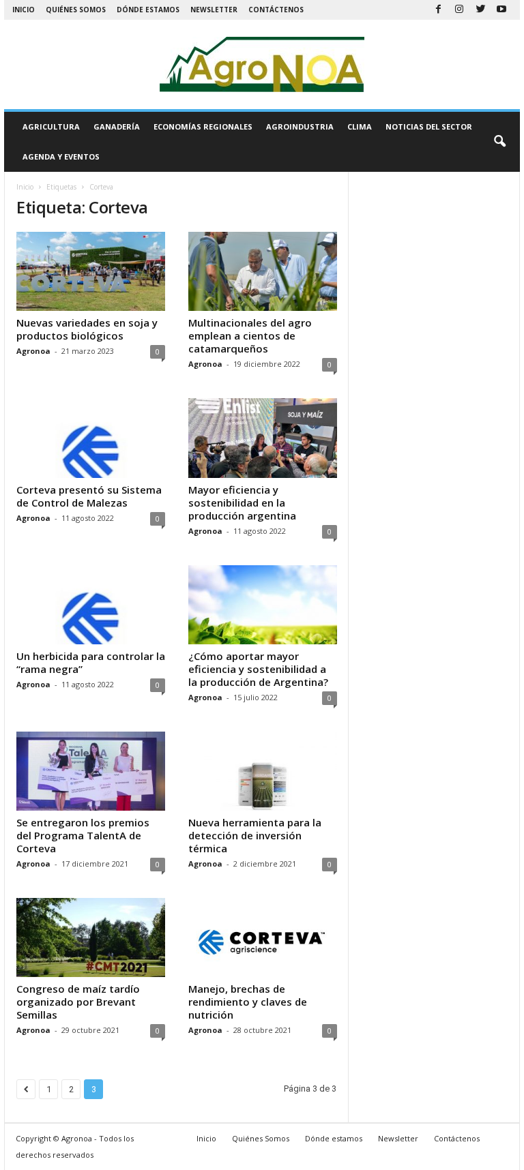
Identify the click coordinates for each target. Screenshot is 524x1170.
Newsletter (213, 9)
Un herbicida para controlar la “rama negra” (90, 662)
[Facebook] (438, 10)
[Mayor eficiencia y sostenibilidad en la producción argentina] (262, 437)
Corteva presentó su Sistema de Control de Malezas (89, 496)
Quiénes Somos (76, 9)
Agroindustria (300, 126)
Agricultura (51, 126)
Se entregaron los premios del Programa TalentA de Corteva (82, 835)
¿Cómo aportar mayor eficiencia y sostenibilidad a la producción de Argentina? (258, 669)
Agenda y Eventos (61, 156)
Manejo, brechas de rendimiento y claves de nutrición (247, 1001)
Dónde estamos (148, 9)
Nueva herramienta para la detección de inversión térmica (254, 835)
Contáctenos (276, 9)
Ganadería (116, 126)
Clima (359, 126)
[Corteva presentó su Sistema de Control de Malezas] (90, 437)
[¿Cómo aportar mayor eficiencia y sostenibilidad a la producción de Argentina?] (262, 604)
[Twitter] (480, 10)
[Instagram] (459, 10)
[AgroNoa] (262, 64)
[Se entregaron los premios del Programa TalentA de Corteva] (90, 771)
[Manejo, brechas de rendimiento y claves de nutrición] (262, 937)
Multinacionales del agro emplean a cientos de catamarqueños (250, 335)
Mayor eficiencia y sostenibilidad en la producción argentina (242, 502)
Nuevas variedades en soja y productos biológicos (87, 329)
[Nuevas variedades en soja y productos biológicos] (90, 271)
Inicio (23, 9)
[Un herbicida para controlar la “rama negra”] (90, 604)
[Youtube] (501, 10)
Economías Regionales (203, 126)
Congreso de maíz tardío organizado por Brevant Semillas (78, 1001)
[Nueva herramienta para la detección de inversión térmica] (262, 771)
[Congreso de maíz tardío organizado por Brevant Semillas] (90, 937)
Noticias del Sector (428, 126)
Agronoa (33, 351)
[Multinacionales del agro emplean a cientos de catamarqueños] (262, 271)
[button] (499, 142)
